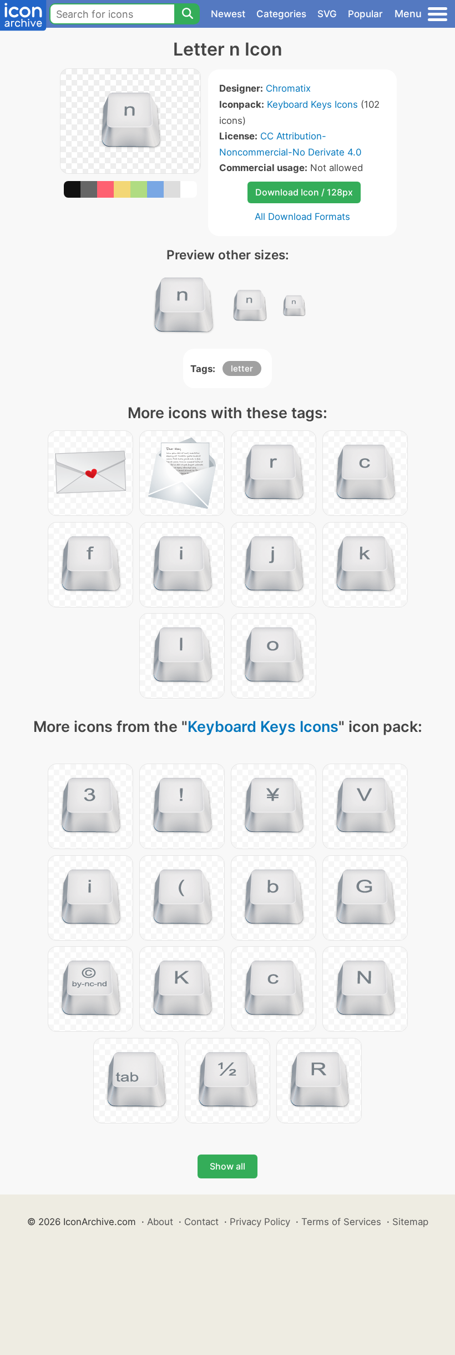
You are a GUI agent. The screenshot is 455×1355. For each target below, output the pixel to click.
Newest (228, 13)
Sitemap (410, 1221)
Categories (281, 13)
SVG (327, 13)
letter (242, 368)
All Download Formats (302, 216)
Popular (365, 13)
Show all (227, 1166)
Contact (201, 1221)
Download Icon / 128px (304, 192)
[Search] (187, 13)
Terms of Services (341, 1221)
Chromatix (288, 88)
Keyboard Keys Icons (312, 104)
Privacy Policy (260, 1221)
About (160, 1221)
